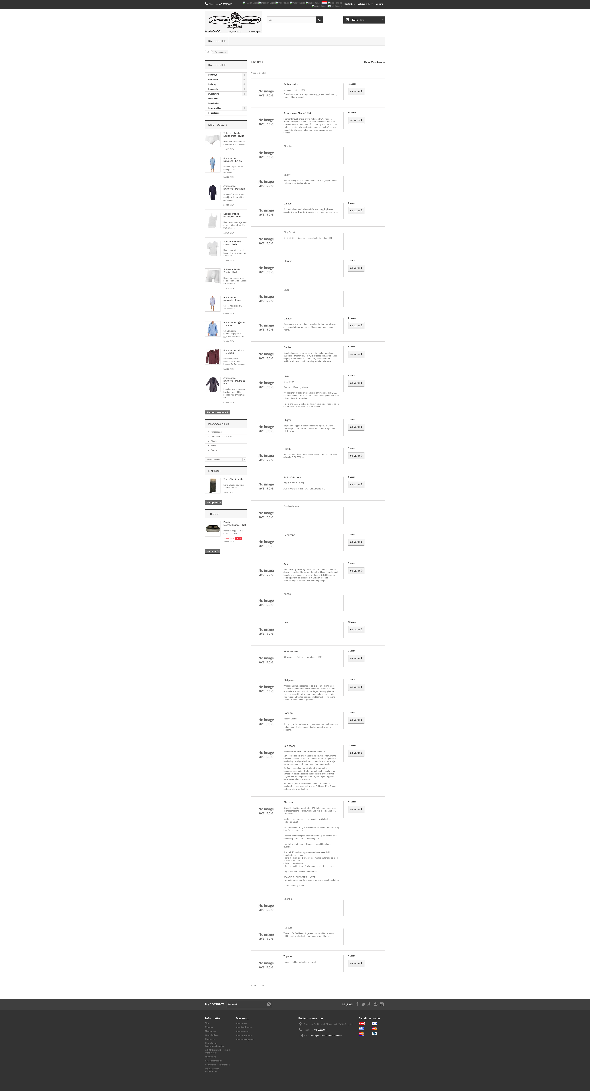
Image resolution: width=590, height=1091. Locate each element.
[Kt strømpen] (266, 660)
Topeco (287, 956)
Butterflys (212, 75)
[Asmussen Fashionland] (233, 22)
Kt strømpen (290, 651)
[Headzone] (266, 543)
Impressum (210, 1057)
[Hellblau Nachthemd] (212, 164)
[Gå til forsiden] (208, 52)
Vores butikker (212, 1035)
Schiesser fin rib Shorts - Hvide (231, 270)
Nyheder (214, 471)
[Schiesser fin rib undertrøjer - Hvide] (212, 220)
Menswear (213, 98)
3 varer (351, 260)
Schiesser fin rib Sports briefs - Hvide (233, 134)
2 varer (351, 651)
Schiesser (289, 745)
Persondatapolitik (213, 1061)
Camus (213, 450)
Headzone (289, 535)
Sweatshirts (213, 94)
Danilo (287, 347)
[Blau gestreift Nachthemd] (212, 304)
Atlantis (214, 441)
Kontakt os (349, 4)
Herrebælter (213, 103)
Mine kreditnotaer (244, 1027)
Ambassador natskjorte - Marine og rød (234, 381)
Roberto (288, 713)
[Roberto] (266, 721)
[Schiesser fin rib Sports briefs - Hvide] (212, 139)
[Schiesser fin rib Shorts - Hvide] (212, 276)
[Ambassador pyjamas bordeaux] (212, 356)
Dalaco (287, 318)
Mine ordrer (241, 1023)
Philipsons (289, 680)
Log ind (379, 4)
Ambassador (216, 432)
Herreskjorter (214, 113)
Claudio (287, 261)
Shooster (288, 802)
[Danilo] (266, 356)
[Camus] (266, 212)
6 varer (351, 347)
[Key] (266, 631)
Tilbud (213, 514)
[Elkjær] (266, 428)
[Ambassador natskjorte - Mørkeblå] (212, 192)
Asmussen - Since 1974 (221, 436)
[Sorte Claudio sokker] (212, 485)
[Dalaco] (266, 327)
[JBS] (266, 572)
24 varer (352, 318)
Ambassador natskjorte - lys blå (232, 159)
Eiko (286, 376)
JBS (285, 563)
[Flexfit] (266, 457)
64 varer (352, 112)
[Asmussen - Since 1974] (266, 122)
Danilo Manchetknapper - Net (234, 523)
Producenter (218, 424)
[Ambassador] (266, 93)
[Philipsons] (266, 688)
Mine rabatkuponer (245, 1039)
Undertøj (212, 84)
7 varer (351, 679)
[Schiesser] (266, 754)
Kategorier (217, 41)
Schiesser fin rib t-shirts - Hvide (232, 243)
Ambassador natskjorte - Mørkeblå (234, 187)
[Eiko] (266, 384)
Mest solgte (217, 125)
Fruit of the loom (292, 477)
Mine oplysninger (244, 1035)
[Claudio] (266, 269)
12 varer (352, 622)
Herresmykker (214, 108)
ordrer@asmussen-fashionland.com (326, 1035)
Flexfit (287, 448)
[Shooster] (266, 811)
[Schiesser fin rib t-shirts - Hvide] (212, 248)
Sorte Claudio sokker (233, 479)
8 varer (351, 203)
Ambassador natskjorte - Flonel (232, 298)
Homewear (213, 79)
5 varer (351, 477)
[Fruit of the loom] (266, 486)
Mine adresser (242, 1031)
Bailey (213, 446)
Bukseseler (213, 89)
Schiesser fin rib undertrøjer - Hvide (232, 215)
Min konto (243, 1018)
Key (285, 622)
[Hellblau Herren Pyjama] (212, 329)
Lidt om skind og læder (293, 885)
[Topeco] (266, 965)
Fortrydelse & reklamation (217, 1065)
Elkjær (287, 420)
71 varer (352, 84)
